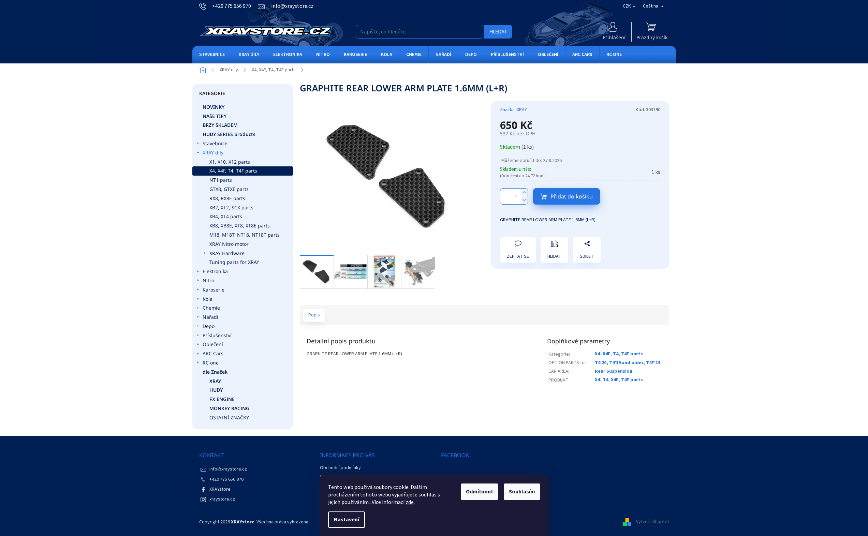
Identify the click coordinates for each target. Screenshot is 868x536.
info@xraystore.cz (228, 469)
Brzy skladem (220, 125)
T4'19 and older (626, 362)
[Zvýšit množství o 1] (524, 192)
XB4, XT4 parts (225, 216)
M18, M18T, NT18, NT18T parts (244, 235)
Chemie (211, 307)
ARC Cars (213, 353)
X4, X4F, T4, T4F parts (233, 170)
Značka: (513, 109)
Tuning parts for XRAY (234, 262)
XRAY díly (213, 152)
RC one (211, 362)
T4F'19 (653, 362)
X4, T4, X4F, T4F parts (619, 379)
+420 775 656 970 (226, 479)
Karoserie (213, 289)
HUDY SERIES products (229, 134)
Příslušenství (217, 335)
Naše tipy (214, 116)
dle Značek (215, 372)
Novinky (213, 107)
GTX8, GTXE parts (229, 189)
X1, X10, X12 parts (229, 162)
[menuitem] (212, 54)
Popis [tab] (314, 315)
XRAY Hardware (227, 253)
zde (410, 502)
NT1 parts (220, 180)
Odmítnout (479, 491)
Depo (209, 326)
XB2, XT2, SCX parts (231, 207)
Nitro (208, 280)
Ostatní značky (229, 417)
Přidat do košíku (571, 196)
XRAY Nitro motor (229, 244)
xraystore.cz (222, 499)
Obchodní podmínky (340, 467)
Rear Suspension (613, 371)
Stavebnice (215, 143)
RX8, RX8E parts (227, 198)
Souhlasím (522, 491)
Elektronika (215, 271)
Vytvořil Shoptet (652, 522)
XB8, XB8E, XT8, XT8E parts (239, 225)
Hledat (498, 31)
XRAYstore (220, 489)
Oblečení (213, 344)
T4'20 (600, 362)
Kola (207, 299)
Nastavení (346, 519)
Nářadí (210, 317)
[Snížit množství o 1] (524, 200)
